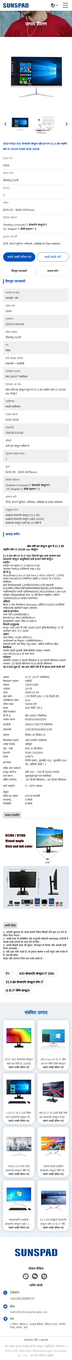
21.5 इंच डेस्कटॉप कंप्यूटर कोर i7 (24, 982)
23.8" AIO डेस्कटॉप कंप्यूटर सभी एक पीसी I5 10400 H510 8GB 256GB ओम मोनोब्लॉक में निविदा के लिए (19, 1062)
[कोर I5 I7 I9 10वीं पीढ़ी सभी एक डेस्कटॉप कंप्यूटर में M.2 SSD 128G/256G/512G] (53, 1092)
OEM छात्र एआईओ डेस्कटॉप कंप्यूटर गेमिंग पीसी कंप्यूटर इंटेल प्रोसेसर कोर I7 (53, 1169)
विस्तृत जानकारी (19, 270)
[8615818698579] (25, 1276)
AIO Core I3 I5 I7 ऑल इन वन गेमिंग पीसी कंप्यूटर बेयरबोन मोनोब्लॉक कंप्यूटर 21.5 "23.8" (53, 1062)
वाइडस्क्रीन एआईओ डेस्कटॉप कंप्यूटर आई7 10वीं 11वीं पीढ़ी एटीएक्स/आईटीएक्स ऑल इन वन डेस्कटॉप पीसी (19, 1222)
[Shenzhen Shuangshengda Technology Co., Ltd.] (15, 5)
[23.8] (19, 1038)
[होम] (36, 1257)
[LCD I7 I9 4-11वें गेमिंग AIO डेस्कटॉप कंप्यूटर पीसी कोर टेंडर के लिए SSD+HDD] (19, 1092)
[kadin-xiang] (44, 1276)
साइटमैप (44, 1340)
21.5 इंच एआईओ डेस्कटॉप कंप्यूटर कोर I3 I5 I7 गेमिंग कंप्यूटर (53, 1222)
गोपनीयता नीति (31, 1340)
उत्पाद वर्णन (52, 270)
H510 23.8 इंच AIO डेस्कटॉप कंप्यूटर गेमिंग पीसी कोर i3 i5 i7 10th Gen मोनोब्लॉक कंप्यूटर (19, 1169)
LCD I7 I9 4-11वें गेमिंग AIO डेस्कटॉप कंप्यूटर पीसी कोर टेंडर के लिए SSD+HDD (19, 1115)
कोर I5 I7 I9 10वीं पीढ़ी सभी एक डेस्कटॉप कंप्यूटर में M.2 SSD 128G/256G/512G (53, 1115)
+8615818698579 (22, 1298)
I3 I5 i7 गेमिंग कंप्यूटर (18, 990)
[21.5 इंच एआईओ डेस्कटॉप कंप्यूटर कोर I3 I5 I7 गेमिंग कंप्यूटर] (53, 1198)
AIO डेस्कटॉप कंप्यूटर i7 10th (36, 973)
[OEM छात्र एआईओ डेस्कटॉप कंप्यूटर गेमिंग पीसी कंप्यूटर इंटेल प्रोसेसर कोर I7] (53, 1145)
